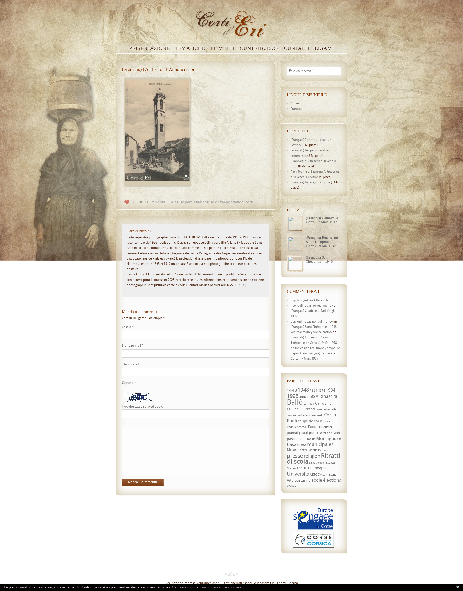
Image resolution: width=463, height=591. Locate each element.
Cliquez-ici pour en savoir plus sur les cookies (206, 587)
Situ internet (130, 364)
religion (312, 456)
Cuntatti (296, 48)
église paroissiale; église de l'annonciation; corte (214, 201)
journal (327, 427)
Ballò (295, 402)
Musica (293, 449)
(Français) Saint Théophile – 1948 (319, 259)
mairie (311, 439)
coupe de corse (310, 421)
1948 (303, 389)
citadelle (331, 409)
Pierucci (322, 450)
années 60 (307, 396)
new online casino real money (312, 305)
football (302, 427)
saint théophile (318, 462)
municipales (320, 444)
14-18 (292, 390)
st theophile (320, 468)
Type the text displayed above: (143, 406)
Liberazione (324, 433)
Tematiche (190, 48)
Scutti (304, 468)
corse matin (316, 415)
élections (332, 480)
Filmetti (222, 48)
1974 (321, 390)
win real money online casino (311, 332)
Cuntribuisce (259, 48)
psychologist (299, 300)
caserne (321, 409)
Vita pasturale (299, 480)
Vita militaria (328, 475)
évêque (291, 485)
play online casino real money (312, 321)
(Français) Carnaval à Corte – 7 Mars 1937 (322, 220)
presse (295, 456)
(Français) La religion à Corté (310, 182)
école (316, 480)
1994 (330, 390)
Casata (128, 327)
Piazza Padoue (308, 450)
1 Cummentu (154, 201)
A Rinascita (321, 300)
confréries (303, 415)
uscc (315, 474)
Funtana (315, 426)
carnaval (309, 403)
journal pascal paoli (301, 432)
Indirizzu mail (132, 345)
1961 (314, 390)
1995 (293, 395)
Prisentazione (149, 48)
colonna (291, 415)
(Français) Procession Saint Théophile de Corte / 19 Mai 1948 (322, 242)
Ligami (324, 48)
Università (298, 473)
